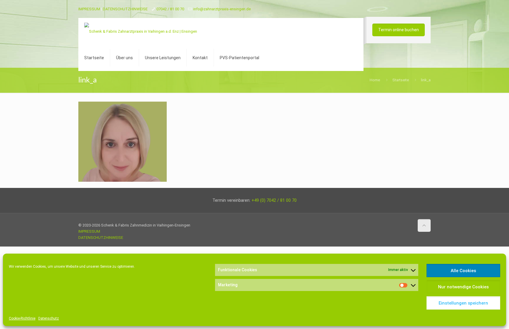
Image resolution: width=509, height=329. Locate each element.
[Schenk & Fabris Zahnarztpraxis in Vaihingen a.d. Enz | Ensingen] (140, 31)
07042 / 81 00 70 (170, 9)
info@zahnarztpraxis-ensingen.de (222, 9)
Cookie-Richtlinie (22, 318)
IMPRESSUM (89, 9)
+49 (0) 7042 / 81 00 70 (274, 200)
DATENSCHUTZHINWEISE (125, 9)
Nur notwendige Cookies (463, 287)
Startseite (400, 80)
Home (375, 80)
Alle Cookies (463, 270)
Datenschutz (48, 318)
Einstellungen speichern (463, 303)
